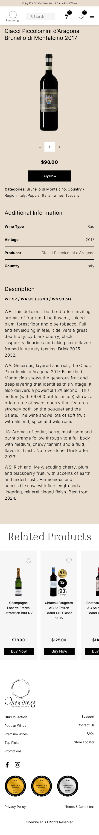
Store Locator (84, 742)
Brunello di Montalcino (46, 189)
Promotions (13, 751)
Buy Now (49, 176)
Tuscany (72, 195)
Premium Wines (16, 734)
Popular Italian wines (46, 195)
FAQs (90, 733)
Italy (22, 195)
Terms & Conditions (79, 807)
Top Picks (12, 742)
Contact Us (86, 725)
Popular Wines (15, 725)
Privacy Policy (15, 807)
